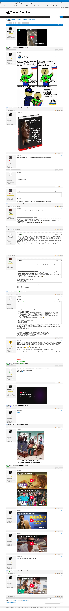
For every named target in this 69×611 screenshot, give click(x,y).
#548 (61, 231)
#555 (61, 429)
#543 (61, 112)
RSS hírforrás (46, 607)
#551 (61, 340)
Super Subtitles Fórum (13, 607)
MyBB (9, 609)
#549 (61, 257)
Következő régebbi (10, 598)
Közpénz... (18, 412)
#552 (61, 368)
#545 (61, 172)
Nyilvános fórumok (24, 19)
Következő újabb (16, 598)
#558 (61, 533)
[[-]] (7, 47)
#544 (61, 155)
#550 (61, 296)
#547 (61, 208)
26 (13, 600)
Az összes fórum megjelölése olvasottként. (37, 607)
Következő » (25, 600)
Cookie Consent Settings (52, 607)
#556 (61, 470)
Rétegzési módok (60, 24)
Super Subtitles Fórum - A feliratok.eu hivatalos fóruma (13, 19)
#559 (61, 556)
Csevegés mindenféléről (31, 19)
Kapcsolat (7, 607)
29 (18, 600)
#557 (61, 510)
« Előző (10, 600)
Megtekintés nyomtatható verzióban (11, 602)
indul (23, 371)
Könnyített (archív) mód (27, 607)
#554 (61, 410)
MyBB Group (15, 609)
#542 (61, 52)
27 (15, 600)
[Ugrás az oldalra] (28, 23)
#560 (61, 575)
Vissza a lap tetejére (20, 607)
